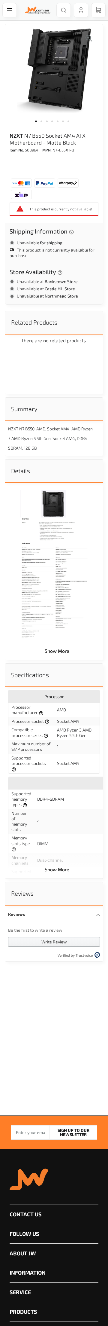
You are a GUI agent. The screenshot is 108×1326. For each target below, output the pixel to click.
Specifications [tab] (30, 674)
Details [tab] (20, 470)
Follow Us (24, 1233)
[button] (37, 125)
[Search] (63, 10)
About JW (23, 1253)
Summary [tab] (24, 408)
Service (20, 1292)
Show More (57, 651)
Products (23, 1311)
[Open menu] (9, 10)
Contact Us (26, 1214)
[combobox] (63, 10)
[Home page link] (36, 10)
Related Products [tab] (34, 322)
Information (28, 1272)
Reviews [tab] (22, 893)
